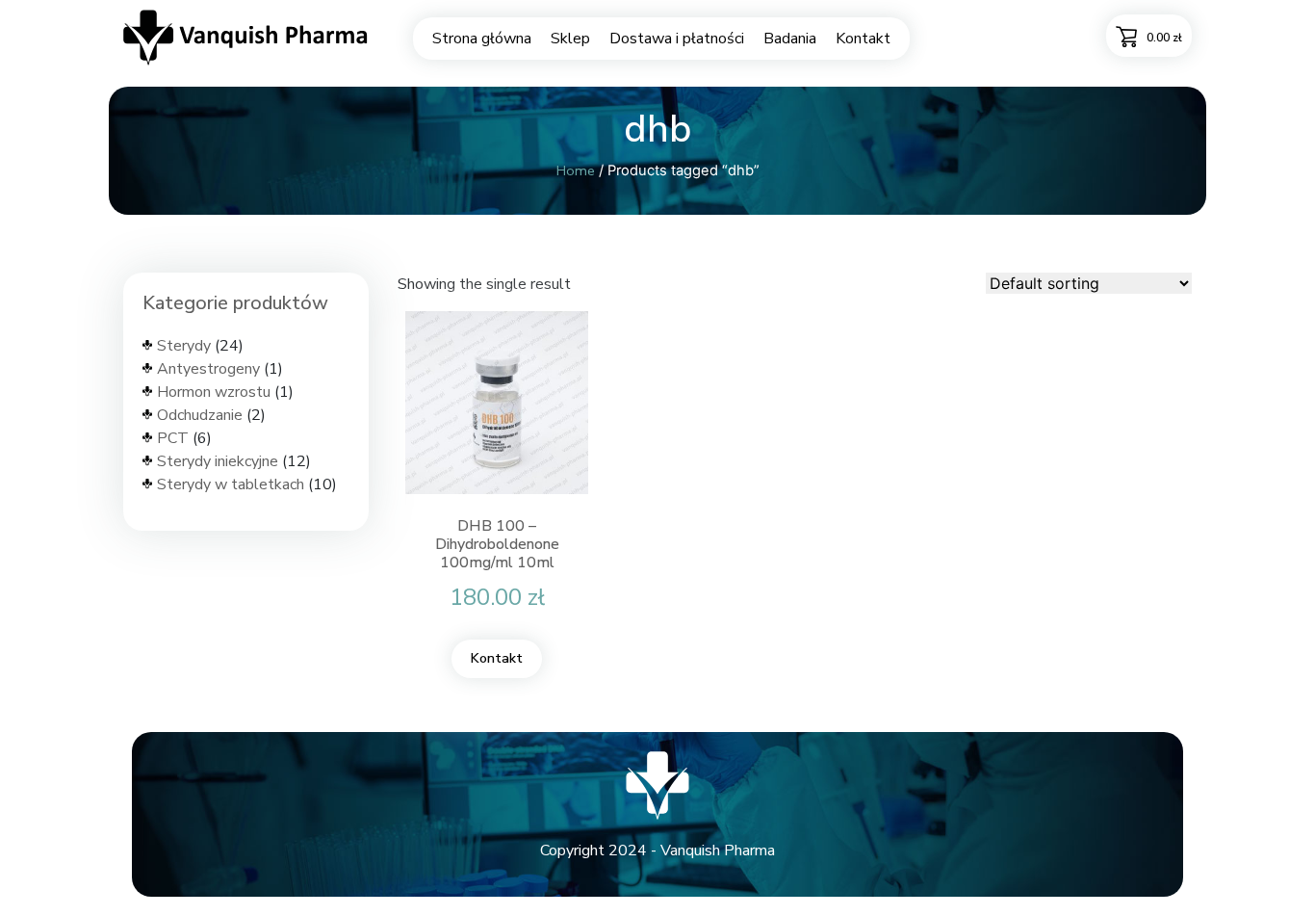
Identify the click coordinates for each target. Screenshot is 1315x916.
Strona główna (481, 38)
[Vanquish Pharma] (246, 36)
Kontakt (863, 38)
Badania (789, 38)
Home (575, 170)
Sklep (570, 38)
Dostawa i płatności (676, 38)
